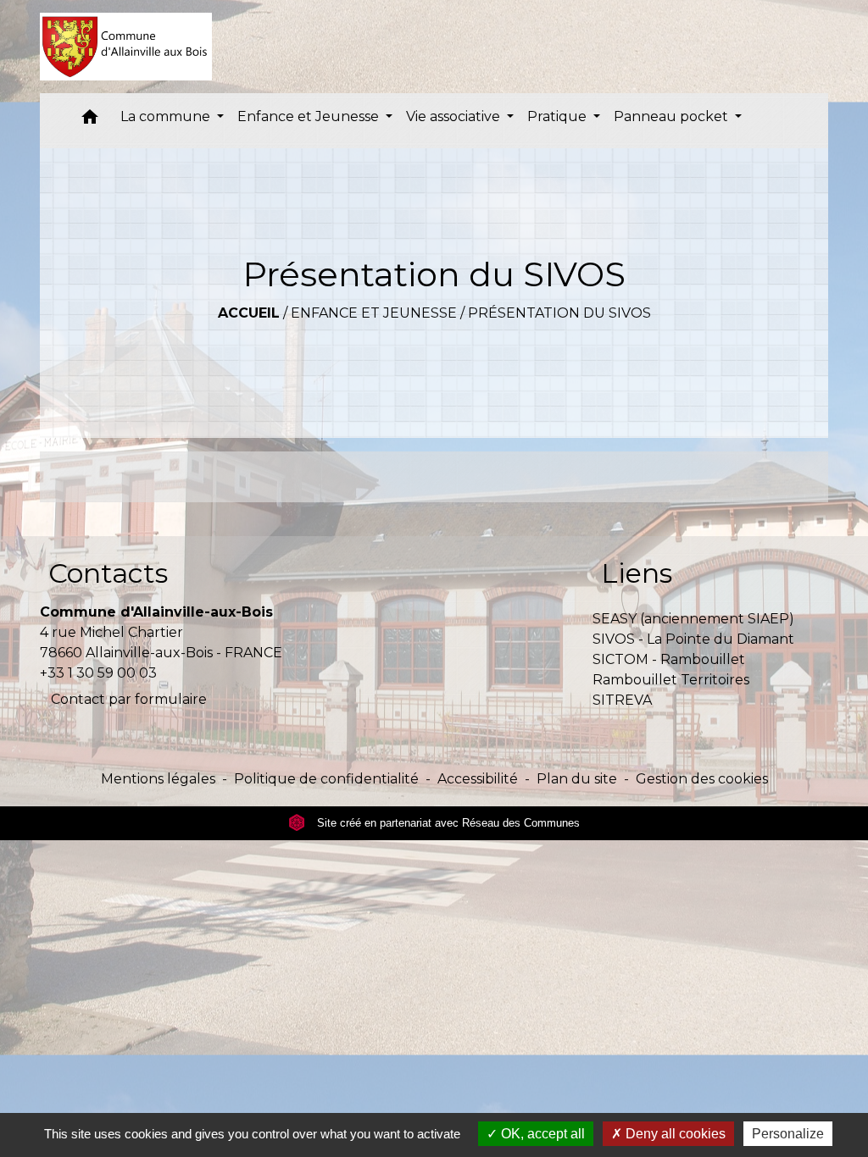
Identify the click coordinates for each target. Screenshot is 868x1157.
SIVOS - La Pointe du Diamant (693, 639)
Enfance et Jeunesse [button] (309, 116)
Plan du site (577, 779)
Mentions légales (158, 779)
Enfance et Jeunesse (374, 313)
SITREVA (622, 700)
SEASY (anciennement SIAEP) (693, 619)
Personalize (788, 1134)
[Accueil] (126, 46)
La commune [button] (167, 116)
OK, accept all (541, 1134)
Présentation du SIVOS (559, 313)
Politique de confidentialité (326, 779)
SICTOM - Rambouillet (669, 659)
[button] (90, 120)
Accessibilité (477, 779)
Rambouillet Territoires (671, 680)
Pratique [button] (558, 116)
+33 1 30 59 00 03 (98, 673)
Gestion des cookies (702, 779)
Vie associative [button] (455, 116)
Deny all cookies (674, 1134)
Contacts (108, 573)
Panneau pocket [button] (673, 116)
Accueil (249, 313)
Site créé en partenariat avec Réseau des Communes (447, 823)
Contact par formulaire (129, 699)
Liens (636, 573)
